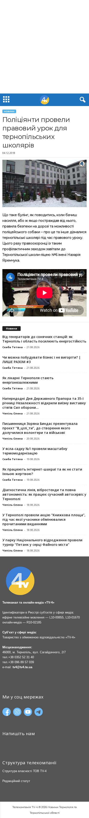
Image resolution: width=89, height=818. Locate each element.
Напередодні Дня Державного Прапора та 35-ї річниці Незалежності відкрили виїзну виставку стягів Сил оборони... (44, 403)
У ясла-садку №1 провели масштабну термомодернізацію (34, 450)
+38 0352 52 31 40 (21, 657)
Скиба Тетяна (12, 347)
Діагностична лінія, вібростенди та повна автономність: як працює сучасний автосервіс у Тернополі (44, 494)
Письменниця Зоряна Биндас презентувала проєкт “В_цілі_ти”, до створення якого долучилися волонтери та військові (40, 428)
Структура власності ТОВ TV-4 (24, 771)
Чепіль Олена (12, 413)
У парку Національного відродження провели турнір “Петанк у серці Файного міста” (42, 542)
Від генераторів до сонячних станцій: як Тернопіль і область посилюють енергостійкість (44, 338)
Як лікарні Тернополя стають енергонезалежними (27, 380)
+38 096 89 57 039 (21, 662)
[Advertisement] (44, 46)
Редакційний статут (16, 781)
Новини (9, 111)
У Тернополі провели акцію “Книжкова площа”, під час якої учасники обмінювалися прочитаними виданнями (43, 519)
